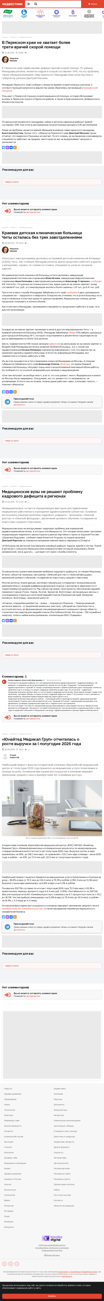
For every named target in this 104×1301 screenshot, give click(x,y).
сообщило (96, 281)
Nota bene (9, 1152)
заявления (54, 343)
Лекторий (8, 1142)
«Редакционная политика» (52, 1250)
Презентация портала (64, 1184)
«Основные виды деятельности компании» (52, 1248)
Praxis (7, 1216)
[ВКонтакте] (11, 147)
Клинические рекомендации (67, 1120)
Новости (14, 37)
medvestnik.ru (66, 1276)
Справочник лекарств (64, 1142)
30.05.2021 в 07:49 (54, 680)
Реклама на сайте (62, 1174)
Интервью (9, 1211)
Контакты (58, 1200)
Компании (58, 1094)
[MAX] (7, 147)
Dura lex (8, 1184)
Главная (5, 37)
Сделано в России (12, 1179)
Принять (52, 1296)
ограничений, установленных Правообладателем (77, 1272)
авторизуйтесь (33, 212)
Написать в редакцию (64, 1206)
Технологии (9, 1110)
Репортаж (9, 1206)
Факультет (9, 1227)
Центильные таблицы (64, 1126)
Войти (94, 4)
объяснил (65, 364)
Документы (59, 1105)
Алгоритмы (59, 1115)
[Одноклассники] (15, 147)
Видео (7, 1200)
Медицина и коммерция (15, 1163)
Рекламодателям (62, 1168)
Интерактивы (60, 1158)
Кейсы (57, 1190)
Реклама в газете (62, 1179)
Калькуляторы (60, 1110)
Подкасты (58, 1152)
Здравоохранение (25, 37)
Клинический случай (13, 1137)
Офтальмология (61, 1163)
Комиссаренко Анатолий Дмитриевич (25, 680)
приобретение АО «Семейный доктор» (22, 908)
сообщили (71, 292)
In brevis (8, 1147)
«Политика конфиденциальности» (52, 1245)
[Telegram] (3, 147)
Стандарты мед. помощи (65, 1131)
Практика (8, 1115)
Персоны (58, 1099)
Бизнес (7, 1168)
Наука (7, 1105)
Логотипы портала (62, 1195)
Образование (10, 1099)
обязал (72, 332)
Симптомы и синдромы (64, 1137)
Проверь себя (10, 1158)
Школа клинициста (12, 1126)
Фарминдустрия (11, 1120)
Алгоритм (8, 1131)
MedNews (8, 1222)
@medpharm (19, 404)
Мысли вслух (10, 1190)
